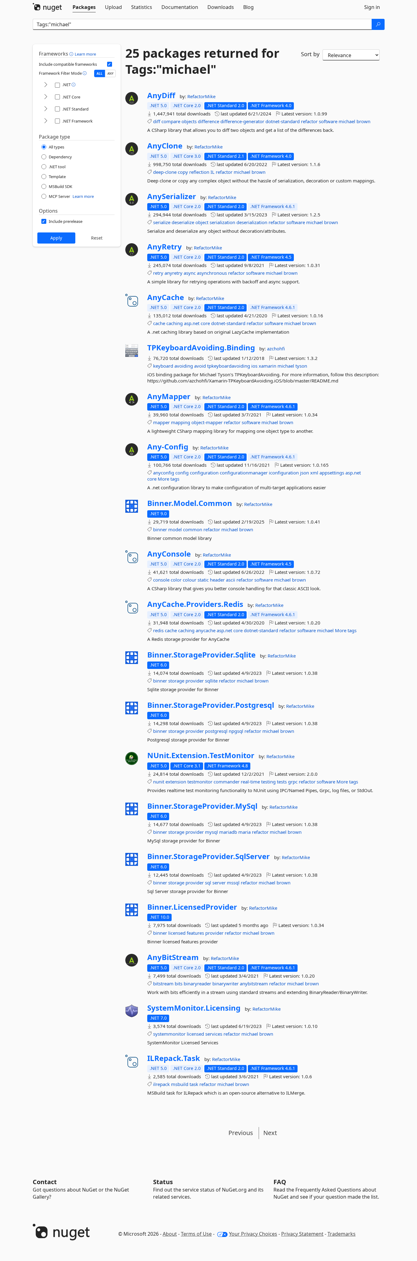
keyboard (163, 366)
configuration (204, 473)
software (328, 121)
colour (189, 580)
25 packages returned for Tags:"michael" (202, 61)
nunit (158, 782)
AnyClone (164, 145)
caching (174, 323)
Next (270, 1133)
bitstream (163, 983)
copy (183, 172)
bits (178, 983)
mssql (233, 882)
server (219, 882)
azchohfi (276, 348)
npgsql (236, 731)
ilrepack (161, 1084)
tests (282, 782)
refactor (309, 121)
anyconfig (163, 473)
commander (227, 782)
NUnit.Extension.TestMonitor (200, 755)
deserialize (183, 222)
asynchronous (212, 273)
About (170, 1233)
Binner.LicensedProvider (192, 907)
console (161, 580)
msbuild (179, 1084)
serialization (222, 222)
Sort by (310, 54)
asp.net (191, 323)
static (203, 580)
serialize (161, 222)
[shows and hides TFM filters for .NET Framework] (45, 121)
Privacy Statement (302, 1233)
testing (268, 782)
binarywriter (225, 983)
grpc (293, 782)
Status (163, 1182)
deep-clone (165, 172)
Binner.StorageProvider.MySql (202, 806)
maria (244, 832)
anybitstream (254, 983)
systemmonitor (169, 1034)
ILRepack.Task (173, 1058)
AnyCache (165, 297)
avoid (200, 366)
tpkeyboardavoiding (228, 366)
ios (254, 366)
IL (213, 172)
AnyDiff (161, 95)
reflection (199, 172)
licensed (177, 933)
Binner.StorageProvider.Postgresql (210, 705)
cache (159, 323)
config (182, 473)
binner (160, 529)
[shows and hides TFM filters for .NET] (45, 85)
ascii (230, 580)
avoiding (183, 366)
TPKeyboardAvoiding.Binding (201, 347)
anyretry (173, 273)
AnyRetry (164, 246)
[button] (72, 53)
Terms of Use (196, 1233)
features (195, 933)
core (205, 323)
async (190, 273)
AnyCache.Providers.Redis (195, 604)
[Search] (378, 24)
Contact (45, 1182)
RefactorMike (201, 96)
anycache (205, 630)
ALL (99, 73)
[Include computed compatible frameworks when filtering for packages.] (110, 64)
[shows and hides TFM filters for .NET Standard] (45, 109)
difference (208, 121)
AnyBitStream (173, 957)
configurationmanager (244, 473)
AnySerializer (171, 196)
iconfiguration (284, 473)
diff (156, 121)
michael (347, 121)
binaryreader (197, 983)
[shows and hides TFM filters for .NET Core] (45, 97)
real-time (250, 782)
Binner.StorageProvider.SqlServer (208, 856)
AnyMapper (168, 396)
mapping (180, 422)
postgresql (216, 731)
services (213, 1034)
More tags (168, 479)
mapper (161, 422)
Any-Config (167, 446)
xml (314, 473)
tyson (301, 366)
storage (176, 681)
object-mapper (207, 422)
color (176, 580)
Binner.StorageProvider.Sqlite (201, 654)
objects (189, 121)
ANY (110, 73)
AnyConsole (169, 553)
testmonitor (199, 782)
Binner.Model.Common (189, 503)
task (194, 1084)
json (304, 473)
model (175, 529)
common (192, 529)
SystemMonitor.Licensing (193, 1007)
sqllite (211, 681)
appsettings (331, 473)
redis (158, 630)
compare (170, 121)
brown (363, 121)
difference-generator (242, 121)
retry (158, 273)
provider (195, 681)
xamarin (267, 366)
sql (208, 882)
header (217, 580)
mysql (211, 832)
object (201, 222)
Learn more (85, 54)
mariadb (228, 832)
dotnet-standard (282, 121)
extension (175, 782)
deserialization (251, 222)
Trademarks (341, 1233)
